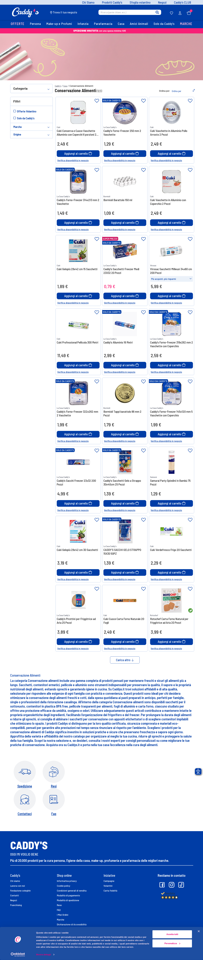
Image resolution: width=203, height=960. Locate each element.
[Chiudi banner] (199, 931)
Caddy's (58, 86)
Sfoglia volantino (140, 2)
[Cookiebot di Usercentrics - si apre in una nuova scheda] (18, 955)
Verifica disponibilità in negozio (73, 160)
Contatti (14, 895)
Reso (59, 905)
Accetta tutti (172, 934)
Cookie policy (63, 885)
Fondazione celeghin (20, 890)
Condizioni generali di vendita (71, 890)
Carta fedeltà (110, 890)
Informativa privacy (67, 880)
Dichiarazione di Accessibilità (71, 924)
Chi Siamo (88, 2)
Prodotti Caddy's (112, 2)
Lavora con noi (17, 885)
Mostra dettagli (43, 954)
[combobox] (129, 12)
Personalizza (170, 943)
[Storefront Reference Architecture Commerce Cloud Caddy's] (25, 12)
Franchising (16, 905)
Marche (60, 919)
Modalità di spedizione (68, 900)
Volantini (108, 885)
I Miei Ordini (62, 914)
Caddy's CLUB (182, 2)
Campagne (109, 880)
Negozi (162, 2)
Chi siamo (15, 880)
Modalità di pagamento (68, 895)
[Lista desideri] (96, 101)
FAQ (59, 909)
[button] (17, 24)
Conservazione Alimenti (81, 85)
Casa (65, 86)
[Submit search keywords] (157, 12)
